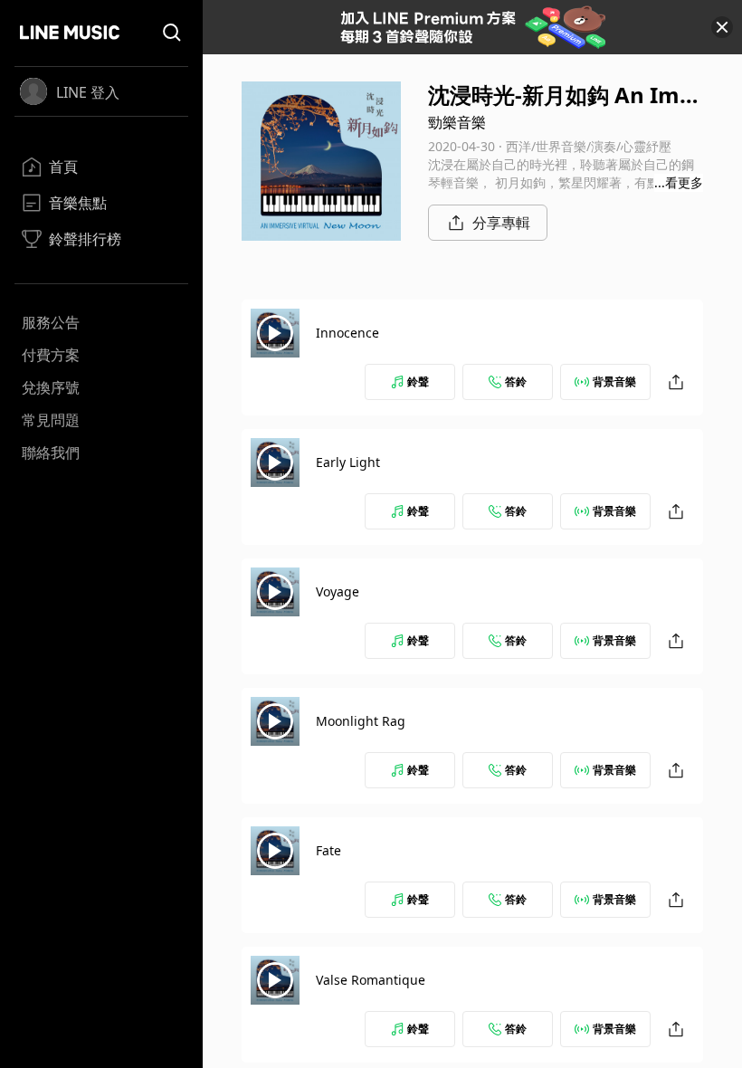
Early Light (348, 462)
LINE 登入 (87, 92)
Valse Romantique (370, 979)
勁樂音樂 (457, 122)
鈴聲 (418, 381)
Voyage (337, 591)
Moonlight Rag (360, 720)
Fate (328, 850)
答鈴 (516, 381)
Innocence (347, 332)
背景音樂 (614, 381)
